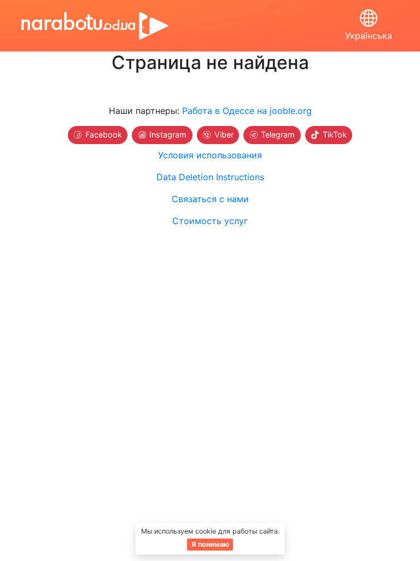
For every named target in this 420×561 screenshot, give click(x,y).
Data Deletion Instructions (210, 176)
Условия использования (210, 155)
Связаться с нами (210, 198)
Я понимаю (210, 544)
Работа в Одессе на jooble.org (247, 110)
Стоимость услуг (210, 220)
